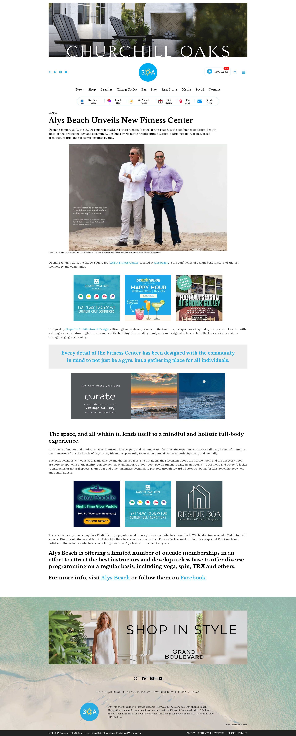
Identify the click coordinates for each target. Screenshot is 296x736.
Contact (214, 89)
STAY (156, 691)
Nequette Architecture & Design (87, 329)
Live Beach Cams (93, 101)
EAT (148, 691)
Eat (143, 89)
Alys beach (161, 262)
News (80, 89)
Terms (231, 733)
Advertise (218, 733)
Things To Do (127, 89)
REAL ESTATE (168, 691)
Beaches (106, 89)
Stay (154, 89)
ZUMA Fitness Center (124, 262)
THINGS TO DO (135, 691)
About (191, 733)
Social (199, 89)
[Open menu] (243, 72)
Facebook (193, 578)
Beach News (209, 101)
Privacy (242, 733)
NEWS (108, 691)
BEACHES (119, 691)
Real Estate (169, 89)
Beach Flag (118, 101)
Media (186, 89)
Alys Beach (115, 578)
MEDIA (182, 691)
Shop (92, 89)
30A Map (187, 101)
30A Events (168, 101)
